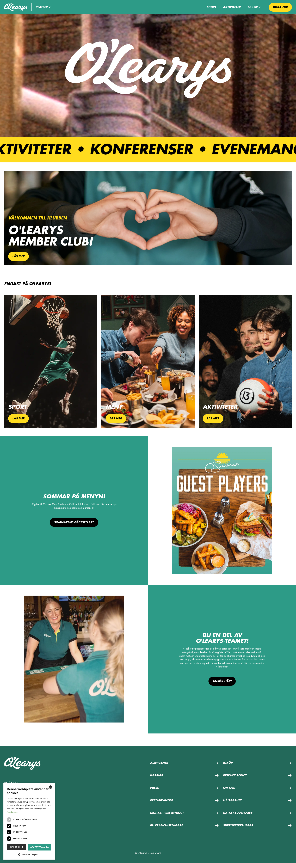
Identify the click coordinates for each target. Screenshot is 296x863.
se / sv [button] (253, 7)
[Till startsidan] (15, 7)
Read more (12, 812)
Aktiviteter (232, 7)
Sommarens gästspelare (74, 522)
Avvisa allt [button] (16, 847)
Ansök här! (222, 681)
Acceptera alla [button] (39, 847)
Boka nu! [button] (280, 7)
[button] (44, 7)
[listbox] (50, 787)
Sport (211, 7)
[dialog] (29, 821)
